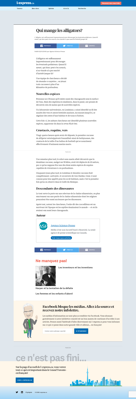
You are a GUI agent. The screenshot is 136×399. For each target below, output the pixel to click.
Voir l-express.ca (24, 380)
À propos (29, 392)
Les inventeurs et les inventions (75, 267)
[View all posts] (61, 237)
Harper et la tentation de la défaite (54, 288)
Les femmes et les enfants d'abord (54, 293)
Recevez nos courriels (111, 3)
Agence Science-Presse (63, 225)
